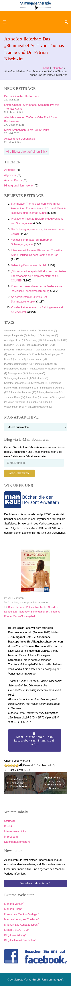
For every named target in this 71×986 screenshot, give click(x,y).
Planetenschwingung (16, 368)
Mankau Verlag (13, 903)
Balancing (49, 340)
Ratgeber (24, 611)
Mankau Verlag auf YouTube (21, 919)
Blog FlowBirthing (14, 935)
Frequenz (10, 349)
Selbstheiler (40, 378)
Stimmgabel (39, 383)
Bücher (9, 344)
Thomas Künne (14, 397)
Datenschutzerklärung (17, 841)
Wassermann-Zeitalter (17, 406)
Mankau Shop (12, 908)
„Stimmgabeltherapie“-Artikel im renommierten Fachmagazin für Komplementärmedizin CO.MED (38, 276)
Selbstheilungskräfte (17, 383)
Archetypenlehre (14, 340)
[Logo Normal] (36, 5)
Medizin (20, 359)
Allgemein (10, 175)
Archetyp (34, 335)
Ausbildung (33, 340)
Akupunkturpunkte (15, 335)
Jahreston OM (45, 349)
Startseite (9, 820)
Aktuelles (9, 169)
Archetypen (50, 335)
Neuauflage (10, 611)
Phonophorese (37, 359)
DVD (54, 344)
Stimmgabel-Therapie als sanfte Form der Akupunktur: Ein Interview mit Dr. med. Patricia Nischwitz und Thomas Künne (38, 208)
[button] (5, 22)
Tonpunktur (33, 397)
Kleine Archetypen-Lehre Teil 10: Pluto (26, 129)
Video (47, 402)
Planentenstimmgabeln (18, 364)
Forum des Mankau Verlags (20, 914)
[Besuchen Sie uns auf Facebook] (35, 956)
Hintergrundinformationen (19, 185)
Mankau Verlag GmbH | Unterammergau (37, 979)
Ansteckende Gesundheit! (19, 138)
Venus (13, 402)
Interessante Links (15, 831)
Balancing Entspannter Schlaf (28, 265)
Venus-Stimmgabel (30, 402)
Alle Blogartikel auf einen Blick (26, 151)
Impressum (11, 836)
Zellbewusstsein (41, 406)
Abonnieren (19, 473)
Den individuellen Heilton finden (22, 96)
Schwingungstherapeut (17, 378)
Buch (62, 340)
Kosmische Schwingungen (47, 354)
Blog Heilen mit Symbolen (19, 940)
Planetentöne (38, 368)
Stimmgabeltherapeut (22, 392)
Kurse (9, 359)
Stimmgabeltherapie (49, 392)
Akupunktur (49, 330)
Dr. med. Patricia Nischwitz (32, 344)
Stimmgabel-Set (29, 387)
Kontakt (8, 826)
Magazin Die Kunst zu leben (21, 924)
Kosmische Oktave (19, 354)
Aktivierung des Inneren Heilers (22, 330)
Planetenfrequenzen (45, 364)
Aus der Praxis (13, 180)
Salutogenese (16, 373)
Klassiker (53, 607)
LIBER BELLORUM (16, 929)
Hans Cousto (26, 349)
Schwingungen (35, 373)
